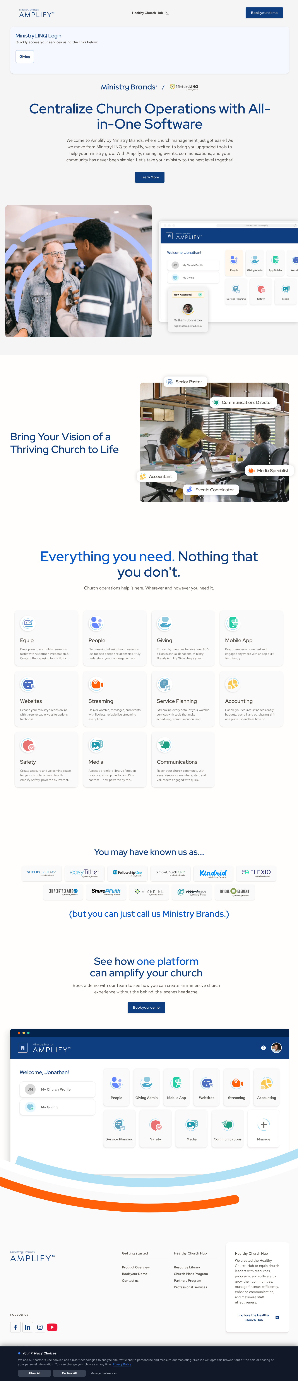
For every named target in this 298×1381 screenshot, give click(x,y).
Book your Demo (134, 1274)
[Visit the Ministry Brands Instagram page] (40, 1327)
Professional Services (190, 1287)
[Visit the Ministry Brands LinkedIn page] (27, 1327)
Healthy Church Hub (147, 13)
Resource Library (187, 1267)
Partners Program (187, 1280)
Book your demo (264, 12)
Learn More (149, 177)
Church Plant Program (191, 1274)
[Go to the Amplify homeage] (37, 13)
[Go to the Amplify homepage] (32, 1256)
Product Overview (136, 1267)
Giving (24, 56)
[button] (150, 13)
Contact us (130, 1280)
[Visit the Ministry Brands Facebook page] (15, 1327)
